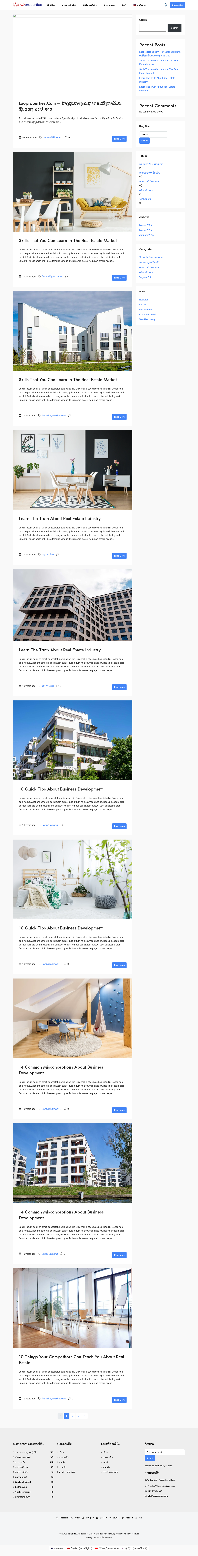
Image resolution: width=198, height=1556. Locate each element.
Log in (142, 304)
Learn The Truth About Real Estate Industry (60, 518)
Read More (119, 138)
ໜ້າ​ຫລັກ (51, 5)
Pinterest (129, 1517)
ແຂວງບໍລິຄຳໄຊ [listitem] (21, 1467)
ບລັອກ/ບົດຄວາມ (50, 825)
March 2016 (145, 230)
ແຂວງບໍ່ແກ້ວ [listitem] (20, 1462)
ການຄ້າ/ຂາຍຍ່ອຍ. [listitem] (67, 1472)
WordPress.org (147, 319)
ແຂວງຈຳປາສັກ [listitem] (21, 1472)
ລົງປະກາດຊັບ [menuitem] (177, 5)
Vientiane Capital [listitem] (23, 1491)
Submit (150, 1458)
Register (143, 299)
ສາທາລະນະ (109, 5)
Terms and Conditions (103, 1537)
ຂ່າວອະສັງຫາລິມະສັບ (52, 276)
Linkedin (103, 1517)
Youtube (116, 1517)
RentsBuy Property (115, 1533)
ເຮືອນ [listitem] (61, 1452)
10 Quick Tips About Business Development (61, 789)
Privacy (89, 1537)
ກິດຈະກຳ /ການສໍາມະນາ (54, 415)
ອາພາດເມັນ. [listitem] (64, 1457)
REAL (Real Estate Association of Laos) (77, 1533)
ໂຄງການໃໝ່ (48, 554)
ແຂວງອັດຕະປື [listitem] (21, 1477)
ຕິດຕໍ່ (124, 5)
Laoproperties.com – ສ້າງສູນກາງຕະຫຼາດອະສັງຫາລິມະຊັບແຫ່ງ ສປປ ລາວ (70, 106)
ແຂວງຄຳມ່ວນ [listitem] (21, 1486)
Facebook (63, 1517)
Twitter (77, 1517)
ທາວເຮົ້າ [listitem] (62, 1467)
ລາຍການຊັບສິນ (69, 5)
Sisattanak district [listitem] (23, 1481)
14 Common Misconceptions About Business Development (61, 1070)
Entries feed (145, 309)
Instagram (89, 1517)
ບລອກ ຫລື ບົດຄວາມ (52, 137)
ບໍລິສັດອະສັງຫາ (90, 5)
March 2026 (145, 225)
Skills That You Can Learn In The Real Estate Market (68, 240)
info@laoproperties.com (158, 1495)
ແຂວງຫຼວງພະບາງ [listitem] (22, 1496)
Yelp (140, 1517)
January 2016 (146, 235)
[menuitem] (165, 5)
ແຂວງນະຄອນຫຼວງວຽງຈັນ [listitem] (26, 1452)
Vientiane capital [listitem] (23, 1457)
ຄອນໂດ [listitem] (62, 1462)
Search (143, 19)
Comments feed (147, 314)
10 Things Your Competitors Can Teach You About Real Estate (71, 1360)
